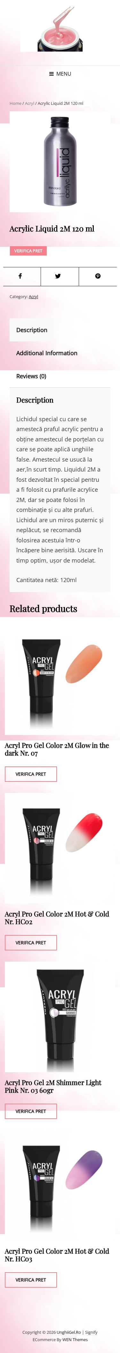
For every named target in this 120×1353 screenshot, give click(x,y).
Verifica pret (28, 251)
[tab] (37, 329)
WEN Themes (75, 1339)
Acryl (29, 103)
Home (15, 103)
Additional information (46, 353)
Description (31, 330)
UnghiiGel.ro (69, 1332)
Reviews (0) (31, 376)
